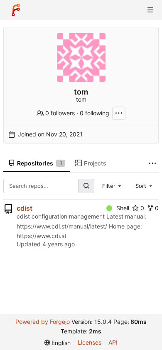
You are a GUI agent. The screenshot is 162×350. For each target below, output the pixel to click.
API (113, 342)
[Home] (15, 9)
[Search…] (86, 186)
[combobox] (112, 185)
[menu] (57, 342)
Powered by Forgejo (42, 321)
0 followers (60, 113)
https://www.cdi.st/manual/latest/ (62, 226)
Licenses (89, 342)
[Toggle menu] (150, 9)
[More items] (152, 163)
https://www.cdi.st (41, 235)
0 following (94, 113)
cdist (24, 208)
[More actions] (118, 113)
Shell (122, 207)
